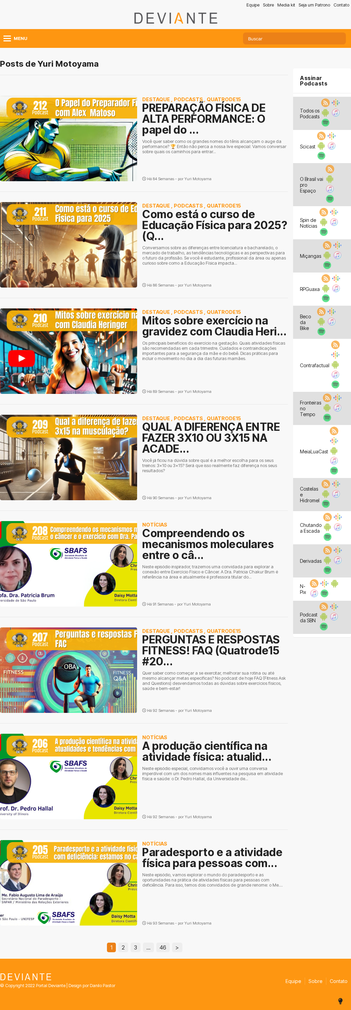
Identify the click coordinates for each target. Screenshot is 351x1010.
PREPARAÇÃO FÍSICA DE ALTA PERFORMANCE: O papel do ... (204, 118)
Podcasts (188, 99)
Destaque (156, 99)
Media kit (286, 5)
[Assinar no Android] (324, 114)
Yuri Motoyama (197, 178)
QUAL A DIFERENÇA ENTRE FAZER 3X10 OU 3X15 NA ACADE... (211, 437)
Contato (341, 5)
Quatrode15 (224, 99)
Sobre (268, 5)
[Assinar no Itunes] (335, 114)
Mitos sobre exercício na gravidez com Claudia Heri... (214, 326)
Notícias (154, 525)
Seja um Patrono (314, 5)
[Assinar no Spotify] (324, 124)
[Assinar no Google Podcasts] (335, 105)
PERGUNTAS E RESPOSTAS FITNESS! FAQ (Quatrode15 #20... (211, 650)
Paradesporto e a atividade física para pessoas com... (212, 858)
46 (163, 947)
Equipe (252, 5)
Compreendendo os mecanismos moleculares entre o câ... (208, 544)
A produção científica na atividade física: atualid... (206, 751)
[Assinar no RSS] (324, 105)
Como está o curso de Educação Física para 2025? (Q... (214, 225)
